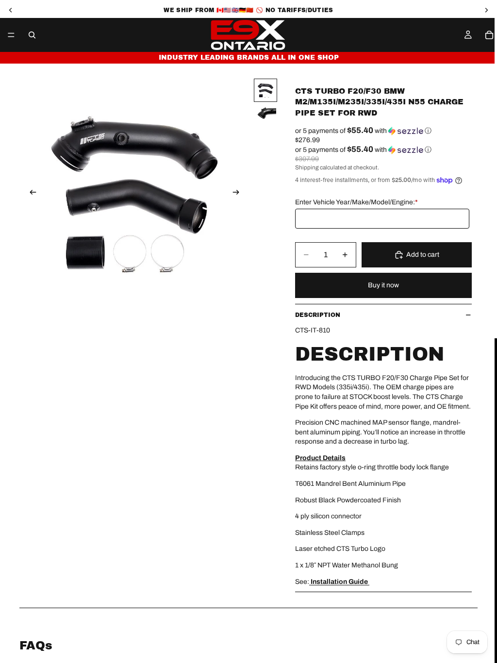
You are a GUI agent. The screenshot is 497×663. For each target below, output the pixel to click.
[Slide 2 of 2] (265, 112)
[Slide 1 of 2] (265, 90)
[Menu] (11, 35)
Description (317, 315)
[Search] (32, 35)
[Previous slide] (30, 193)
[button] (383, 130)
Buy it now (383, 285)
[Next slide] (238, 193)
